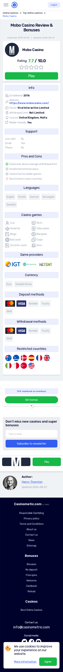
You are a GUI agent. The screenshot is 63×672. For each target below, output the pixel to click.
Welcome (31, 580)
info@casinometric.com (31, 627)
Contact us (31, 534)
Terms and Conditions (31, 523)
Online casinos (10, 13)
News (32, 540)
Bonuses (31, 564)
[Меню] (6, 5)
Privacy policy (31, 518)
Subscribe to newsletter (31, 443)
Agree (47, 661)
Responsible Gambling (31, 513)
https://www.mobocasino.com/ (29, 103)
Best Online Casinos (31, 610)
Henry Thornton (32, 482)
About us (31, 529)
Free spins (31, 575)
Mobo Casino (10, 16)
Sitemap (31, 545)
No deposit (31, 569)
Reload (31, 591)
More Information (25, 661)
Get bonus (31, 399)
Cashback (31, 586)
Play (31, 76)
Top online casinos (33, 13)
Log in (54, 4)
